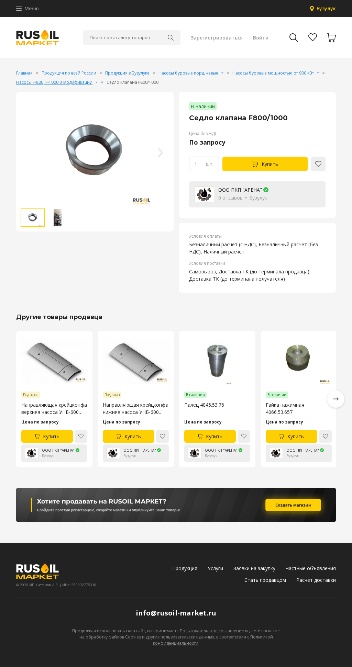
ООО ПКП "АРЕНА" (240, 189)
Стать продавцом (265, 580)
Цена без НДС (203, 133)
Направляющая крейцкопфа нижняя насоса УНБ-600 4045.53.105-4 (135, 409)
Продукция (184, 568)
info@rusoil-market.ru (176, 613)
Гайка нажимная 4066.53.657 (285, 408)
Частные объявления (311, 568)
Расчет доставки (316, 580)
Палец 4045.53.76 (204, 405)
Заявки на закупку (254, 568)
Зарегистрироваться (217, 37)
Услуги (215, 568)
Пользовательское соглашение (212, 631)
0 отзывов (230, 197)
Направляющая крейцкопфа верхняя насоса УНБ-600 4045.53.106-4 (54, 409)
